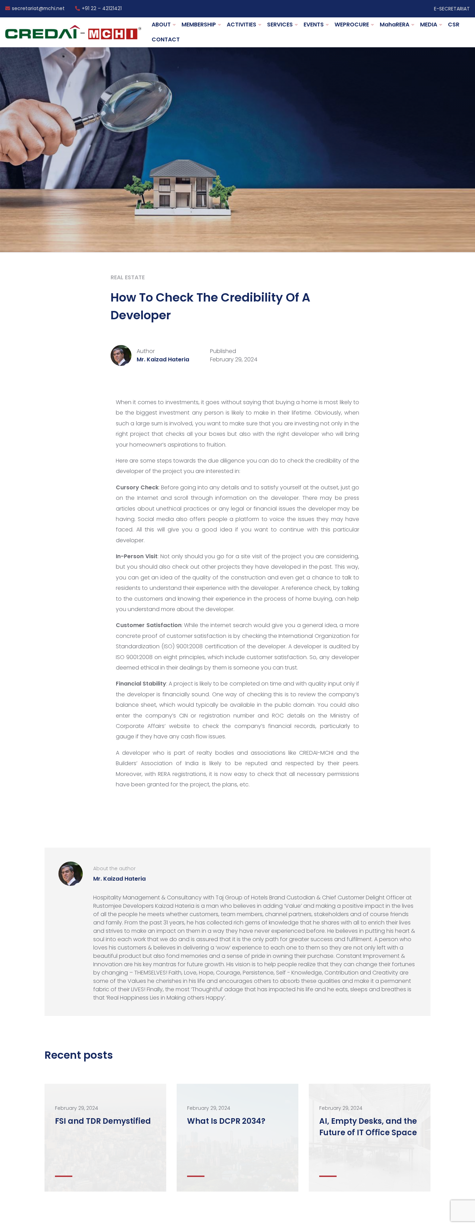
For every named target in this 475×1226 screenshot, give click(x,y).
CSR (453, 25)
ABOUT (161, 25)
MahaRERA (394, 25)
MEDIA (428, 25)
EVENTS (314, 25)
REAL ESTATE (128, 277)
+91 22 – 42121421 (102, 8)
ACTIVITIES (241, 25)
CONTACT (166, 39)
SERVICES (280, 25)
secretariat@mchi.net (38, 8)
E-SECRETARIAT (452, 8)
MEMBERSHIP (199, 25)
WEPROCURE (352, 25)
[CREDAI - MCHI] (73, 32)
